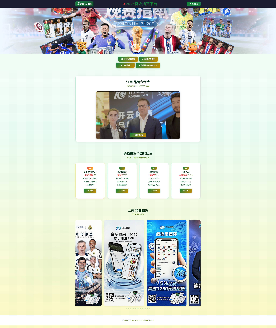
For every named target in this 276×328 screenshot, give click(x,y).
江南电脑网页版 (129, 59)
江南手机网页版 (149, 59)
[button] (126, 308)
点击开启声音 (139, 135)
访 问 (123, 191)
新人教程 (127, 65)
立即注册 (195, 4)
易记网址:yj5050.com (149, 65)
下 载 (91, 191)
